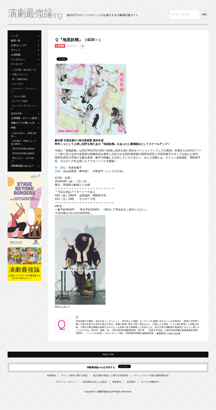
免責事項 (116, 382)
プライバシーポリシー (66, 382)
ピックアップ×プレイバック (24, 107)
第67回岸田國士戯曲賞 (23, 148)
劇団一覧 (15, 40)
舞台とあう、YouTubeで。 (22, 159)
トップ (14, 35)
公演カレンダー (19, 45)
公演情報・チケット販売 (24, 118)
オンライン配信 (20, 101)
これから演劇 (18, 96)
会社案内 (131, 382)
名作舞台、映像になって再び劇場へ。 (23, 142)
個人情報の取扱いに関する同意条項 (110, 375)
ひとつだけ (17, 84)
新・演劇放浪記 (20, 79)
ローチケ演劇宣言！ (150, 382)
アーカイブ (17, 64)
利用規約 (51, 375)
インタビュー (18, 59)
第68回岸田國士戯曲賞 (23, 153)
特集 (13, 127)
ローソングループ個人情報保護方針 (151, 375)
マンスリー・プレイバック (23, 90)
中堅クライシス (20, 74)
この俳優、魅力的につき (24, 69)
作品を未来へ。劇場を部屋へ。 (23, 134)
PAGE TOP (108, 354)
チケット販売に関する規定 (74, 375)
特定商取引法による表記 (95, 382)
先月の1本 (16, 113)
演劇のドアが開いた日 (23, 122)
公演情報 (15, 54)
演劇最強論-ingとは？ (22, 165)
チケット (15, 50)
